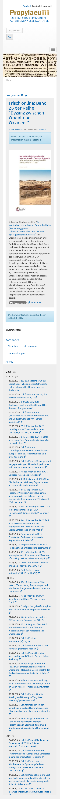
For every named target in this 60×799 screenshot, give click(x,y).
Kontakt (47, 6)
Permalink (35, 302)
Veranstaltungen (16, 353)
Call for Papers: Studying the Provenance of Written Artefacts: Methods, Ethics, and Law (29, 743)
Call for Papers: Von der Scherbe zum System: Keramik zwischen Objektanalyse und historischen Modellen (29, 707)
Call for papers (30, 345)
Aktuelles (42, 129)
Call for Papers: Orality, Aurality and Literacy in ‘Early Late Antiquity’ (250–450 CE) (26, 697)
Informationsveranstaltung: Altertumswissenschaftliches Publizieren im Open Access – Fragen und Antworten (29, 683)
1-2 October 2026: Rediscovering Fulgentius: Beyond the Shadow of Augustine (28, 404)
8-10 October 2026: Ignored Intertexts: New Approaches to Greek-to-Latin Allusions (29, 439)
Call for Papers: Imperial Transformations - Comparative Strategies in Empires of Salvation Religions (29, 753)
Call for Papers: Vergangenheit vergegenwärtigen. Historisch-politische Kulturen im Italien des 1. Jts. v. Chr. (30, 464)
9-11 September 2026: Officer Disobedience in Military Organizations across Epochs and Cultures (29, 482)
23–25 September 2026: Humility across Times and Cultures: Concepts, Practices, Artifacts (27, 429)
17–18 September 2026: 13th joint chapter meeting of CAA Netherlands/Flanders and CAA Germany (29, 509)
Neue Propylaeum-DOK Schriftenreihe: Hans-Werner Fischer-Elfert (27, 598)
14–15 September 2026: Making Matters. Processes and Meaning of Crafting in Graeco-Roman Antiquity (29, 555)
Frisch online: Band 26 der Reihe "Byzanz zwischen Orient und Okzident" (27, 112)
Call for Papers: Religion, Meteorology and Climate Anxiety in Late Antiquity (29, 656)
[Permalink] (18, 390)
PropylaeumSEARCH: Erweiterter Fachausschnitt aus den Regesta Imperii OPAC (26, 537)
